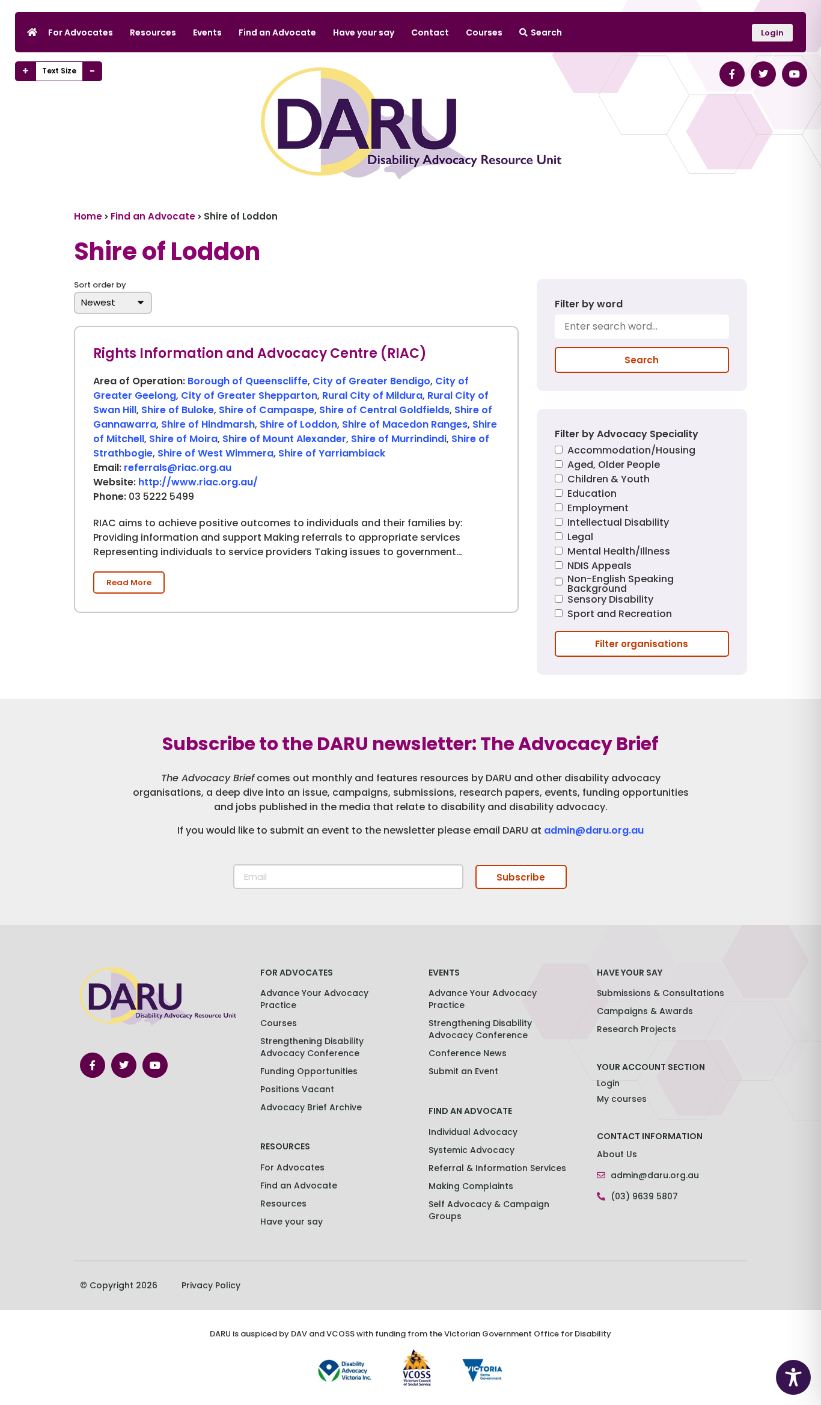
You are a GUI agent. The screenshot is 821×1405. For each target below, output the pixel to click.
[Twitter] (763, 74)
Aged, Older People (613, 466)
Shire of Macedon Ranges (405, 424)
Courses (484, 32)
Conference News (468, 1053)
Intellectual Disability (618, 523)
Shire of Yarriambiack (331, 453)
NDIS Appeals (599, 567)
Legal (580, 538)
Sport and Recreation (619, 615)
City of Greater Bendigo (371, 381)
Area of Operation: (139, 382)
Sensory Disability (610, 600)
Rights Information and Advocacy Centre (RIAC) (260, 353)
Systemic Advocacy (471, 1150)
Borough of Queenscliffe (248, 381)
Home (88, 216)
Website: (114, 483)
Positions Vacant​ (297, 1089)
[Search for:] (642, 331)
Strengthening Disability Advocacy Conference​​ (312, 1047)
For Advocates (80, 32)
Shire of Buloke (177, 410)
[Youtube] (794, 74)
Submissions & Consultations (660, 993)
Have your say (363, 32)
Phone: (109, 497)
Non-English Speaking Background (620, 584)
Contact (430, 32)
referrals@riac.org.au (177, 468)
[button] (129, 582)
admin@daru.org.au (594, 830)
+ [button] (25, 71)
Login (608, 1083)
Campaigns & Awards (645, 1011)
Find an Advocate (277, 32)
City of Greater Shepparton (249, 395)
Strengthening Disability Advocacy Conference (480, 1029)
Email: (107, 468)
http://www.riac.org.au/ (198, 482)
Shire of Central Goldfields (384, 410)
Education (592, 494)
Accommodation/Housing (631, 451)
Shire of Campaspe (266, 410)
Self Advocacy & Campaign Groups (489, 1210)
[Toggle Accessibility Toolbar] (793, 1377)
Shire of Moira (183, 439)
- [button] (92, 71)
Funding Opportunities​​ (309, 1071)
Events (207, 32)
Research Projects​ (636, 1029)
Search (546, 32)
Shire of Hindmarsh (208, 424)
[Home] (32, 32)
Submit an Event (463, 1071)
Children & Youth (608, 480)
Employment (598, 509)
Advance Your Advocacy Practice (314, 999)
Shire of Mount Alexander (284, 439)
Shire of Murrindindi (399, 439)
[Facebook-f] (732, 74)
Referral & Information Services (497, 1168)
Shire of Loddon (298, 424)
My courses (622, 1099)
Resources (153, 32)
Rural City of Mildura (372, 395)
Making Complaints (471, 1186)
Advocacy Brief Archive (311, 1107)
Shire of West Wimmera (215, 453)
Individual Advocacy (473, 1132)
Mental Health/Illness (618, 552)
